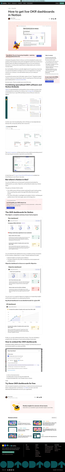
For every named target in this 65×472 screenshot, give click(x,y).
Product (57, 3)
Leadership (37, 452)
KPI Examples (47, 452)
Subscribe (62, 3)
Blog (9, 3)
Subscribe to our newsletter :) (8, 452)
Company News (58, 449)
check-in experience (12, 152)
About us (56, 450)
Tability (7, 89)
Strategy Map (30, 91)
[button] (9, 3)
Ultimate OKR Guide (49, 447)
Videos (24, 3)
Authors (27, 447)
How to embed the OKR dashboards (49, 72)
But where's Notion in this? (50, 59)
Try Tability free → (10, 207)
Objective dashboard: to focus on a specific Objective (52, 67)
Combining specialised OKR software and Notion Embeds (50, 58)
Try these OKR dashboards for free (51, 74)
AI (35, 449)
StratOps (37, 447)
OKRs (36, 446)
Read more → (54, 417)
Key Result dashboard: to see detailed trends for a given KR (51, 70)
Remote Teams (38, 456)
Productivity (37, 453)
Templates (20, 3)
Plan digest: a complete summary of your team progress (52, 65)
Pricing (56, 447)
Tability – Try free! (58, 446)
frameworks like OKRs (20, 79)
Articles (27, 446)
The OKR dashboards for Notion (51, 62)
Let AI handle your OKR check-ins (52, 61)
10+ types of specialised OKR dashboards (23, 175)
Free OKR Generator (49, 449)
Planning (37, 454)
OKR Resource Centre (49, 446)
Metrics (36, 450)
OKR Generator (29, 3)
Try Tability (26, 387)
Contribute (28, 449)
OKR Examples (48, 450)
